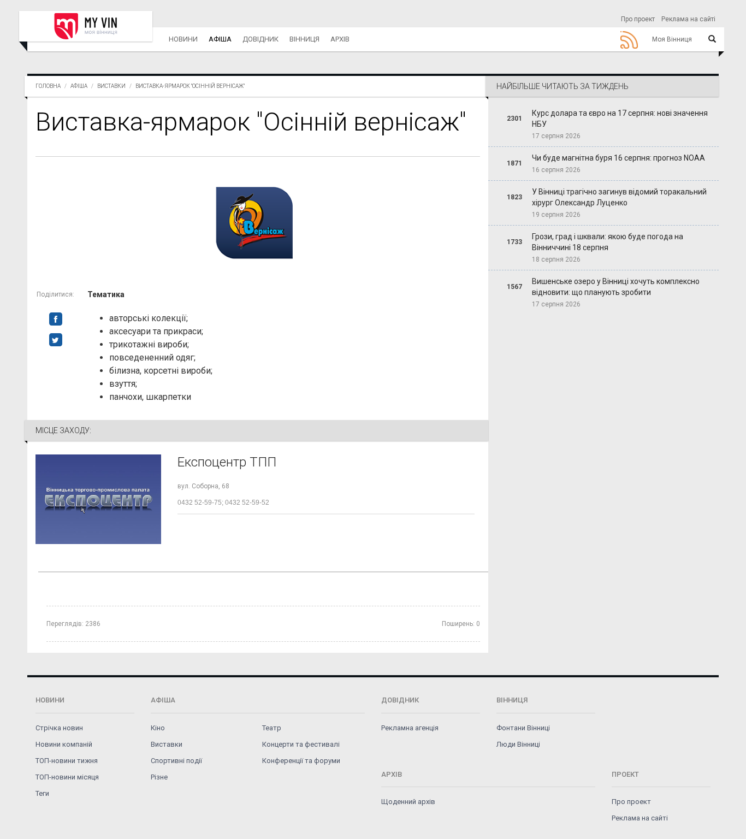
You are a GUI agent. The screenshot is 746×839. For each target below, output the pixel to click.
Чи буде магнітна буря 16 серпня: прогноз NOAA (618, 157)
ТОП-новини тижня (66, 761)
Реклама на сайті (688, 19)
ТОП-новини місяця (67, 777)
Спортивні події (176, 761)
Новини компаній (63, 744)
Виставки (111, 86)
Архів (340, 39)
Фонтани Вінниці (523, 728)
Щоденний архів (408, 801)
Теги (42, 793)
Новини (183, 39)
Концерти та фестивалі (301, 744)
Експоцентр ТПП (226, 462)
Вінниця (304, 39)
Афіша (220, 39)
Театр (271, 728)
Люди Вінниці (518, 744)
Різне (159, 777)
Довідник (260, 39)
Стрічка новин (59, 728)
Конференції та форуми (301, 761)
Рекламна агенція (410, 728)
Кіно (158, 728)
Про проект (638, 19)
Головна (48, 86)
